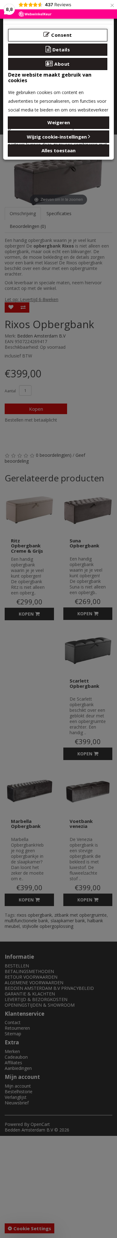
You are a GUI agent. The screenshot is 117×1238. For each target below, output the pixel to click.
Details (60, 49)
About (61, 64)
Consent (61, 35)
